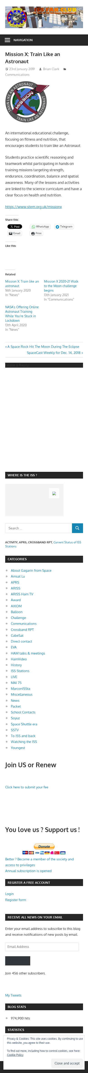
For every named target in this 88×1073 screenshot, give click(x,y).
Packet (16, 706)
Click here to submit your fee (26, 787)
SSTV (15, 730)
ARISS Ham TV (22, 594)
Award (16, 600)
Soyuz (15, 718)
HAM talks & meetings (28, 653)
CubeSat (17, 635)
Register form (15, 900)
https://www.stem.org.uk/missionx (33, 207)
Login (9, 894)
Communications (17, 74)
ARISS (15, 588)
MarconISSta (20, 688)
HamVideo (19, 659)
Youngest (18, 748)
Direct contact (21, 641)
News (15, 700)
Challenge (18, 618)
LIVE (14, 677)
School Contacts (23, 712)
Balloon (17, 612)
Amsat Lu (18, 576)
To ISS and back (23, 736)
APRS (15, 582)
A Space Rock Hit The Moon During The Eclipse (43, 346)
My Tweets (13, 995)
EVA (14, 647)
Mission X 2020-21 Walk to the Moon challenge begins (61, 285)
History (16, 665)
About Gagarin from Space (31, 570)
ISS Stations (20, 671)
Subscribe (18, 960)
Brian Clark (51, 69)
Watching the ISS (24, 742)
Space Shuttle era (24, 724)
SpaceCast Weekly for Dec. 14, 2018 (54, 353)
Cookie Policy (15, 1055)
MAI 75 (16, 683)
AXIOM (16, 606)
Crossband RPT (22, 630)
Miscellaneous (21, 694)
